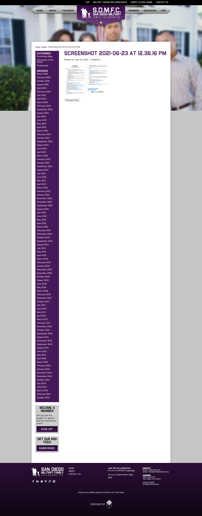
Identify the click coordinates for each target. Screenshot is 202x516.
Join (163, 10)
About (52, 10)
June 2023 (42, 120)
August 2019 (43, 244)
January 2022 (43, 163)
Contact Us (162, 2)
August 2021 (43, 170)
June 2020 (42, 216)
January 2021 (43, 195)
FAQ (87, 2)
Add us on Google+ (49, 481)
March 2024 (42, 102)
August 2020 (43, 209)
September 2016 (44, 333)
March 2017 (42, 319)
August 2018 (43, 280)
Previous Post (72, 100)
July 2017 (41, 305)
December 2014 (44, 372)
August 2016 (43, 337)
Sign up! (47, 429)
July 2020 (41, 212)
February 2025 (44, 91)
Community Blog (44, 56)
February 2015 (44, 365)
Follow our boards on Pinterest (45, 481)
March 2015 (42, 362)
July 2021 (41, 173)
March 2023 (42, 131)
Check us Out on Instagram (53, 481)
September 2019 (44, 241)
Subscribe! (47, 448)
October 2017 (43, 301)
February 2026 (44, 77)
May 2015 (41, 355)
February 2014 (44, 394)
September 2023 (44, 109)
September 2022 (44, 141)
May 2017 (41, 312)
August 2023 (43, 113)
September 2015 (44, 344)
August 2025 (43, 84)
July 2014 (41, 383)
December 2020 (44, 198)
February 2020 (44, 230)
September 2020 (44, 205)
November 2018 (44, 273)
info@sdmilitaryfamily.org (159, 472)
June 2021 (42, 177)
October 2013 (43, 397)
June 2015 (42, 351)
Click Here (130, 470)
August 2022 (43, 145)
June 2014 (42, 387)
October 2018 (43, 276)
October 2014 (43, 380)
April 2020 (41, 223)
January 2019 (43, 266)
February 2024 (44, 106)
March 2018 (42, 291)
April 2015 (41, 358)
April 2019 (41, 255)
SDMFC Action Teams (141, 2)
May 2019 (41, 252)
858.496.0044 (155, 470)
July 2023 (41, 116)
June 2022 (42, 148)
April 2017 (41, 316)
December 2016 (44, 326)
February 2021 (44, 191)
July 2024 (41, 95)
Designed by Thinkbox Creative (101, 504)
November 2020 (44, 202)
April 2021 (41, 184)
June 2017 (42, 308)
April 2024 (41, 99)
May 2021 (41, 180)
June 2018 (42, 284)
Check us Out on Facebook (32, 481)
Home (40, 10)
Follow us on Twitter (41, 481)
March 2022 (42, 155)
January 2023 (43, 138)
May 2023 (41, 123)
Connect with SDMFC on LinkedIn (37, 481)
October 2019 (43, 237)
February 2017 (44, 323)
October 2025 (43, 81)
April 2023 (41, 127)
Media (44, 47)
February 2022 (44, 159)
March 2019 (42, 259)
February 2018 (44, 294)
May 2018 (41, 287)
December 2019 (44, 234)
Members (134, 10)
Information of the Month (45, 61)
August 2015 (43, 348)
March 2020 (42, 227)
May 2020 (41, 219)
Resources (150, 10)
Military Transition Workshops (110, 2)
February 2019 (44, 262)
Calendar (68, 10)
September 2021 (44, 166)
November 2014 (44, 376)
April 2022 (41, 152)
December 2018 (44, 269)
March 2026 (42, 74)
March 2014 (42, 390)
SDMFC (101, 16)
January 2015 (43, 369)
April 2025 (41, 88)
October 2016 (43, 330)
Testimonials (42, 65)
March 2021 (42, 187)
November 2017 (44, 298)
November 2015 (44, 340)
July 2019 (41, 248)
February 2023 (44, 134)
